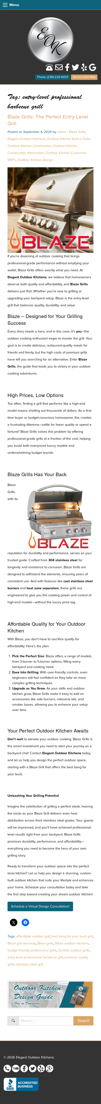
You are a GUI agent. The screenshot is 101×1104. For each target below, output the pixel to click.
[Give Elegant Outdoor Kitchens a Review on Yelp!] (84, 69)
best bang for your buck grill (72, 936)
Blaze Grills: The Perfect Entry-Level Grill (48, 120)
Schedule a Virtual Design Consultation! (40, 906)
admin (61, 132)
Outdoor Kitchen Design (35, 160)
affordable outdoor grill (33, 936)
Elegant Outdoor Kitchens (26, 139)
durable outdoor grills (73, 950)
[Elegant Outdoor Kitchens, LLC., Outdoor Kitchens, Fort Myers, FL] (21, 1084)
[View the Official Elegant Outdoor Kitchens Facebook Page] (67, 69)
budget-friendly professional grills (32, 950)
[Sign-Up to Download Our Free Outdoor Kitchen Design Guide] (50, 996)
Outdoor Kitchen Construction (29, 146)
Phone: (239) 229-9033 (52, 77)
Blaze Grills (77, 132)
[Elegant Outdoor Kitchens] (50, 40)
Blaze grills (45, 943)
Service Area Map (84, 77)
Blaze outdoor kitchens (72, 943)
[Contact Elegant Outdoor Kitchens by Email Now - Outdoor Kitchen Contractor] (59, 69)
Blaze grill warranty (22, 943)
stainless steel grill (29, 964)
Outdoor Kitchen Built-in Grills (68, 139)
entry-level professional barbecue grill (35, 957)
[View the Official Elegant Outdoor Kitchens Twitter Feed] (75, 69)
